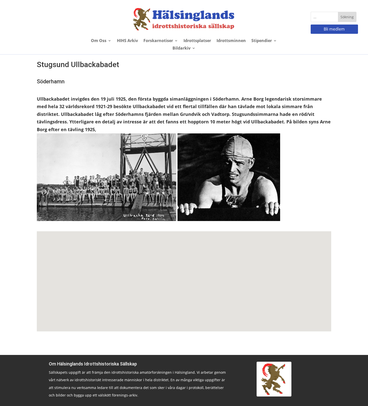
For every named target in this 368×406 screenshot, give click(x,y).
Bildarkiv (181, 48)
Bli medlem (334, 29)
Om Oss (98, 41)
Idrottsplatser (197, 41)
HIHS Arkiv (127, 41)
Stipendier (261, 41)
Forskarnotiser (158, 41)
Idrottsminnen (231, 41)
